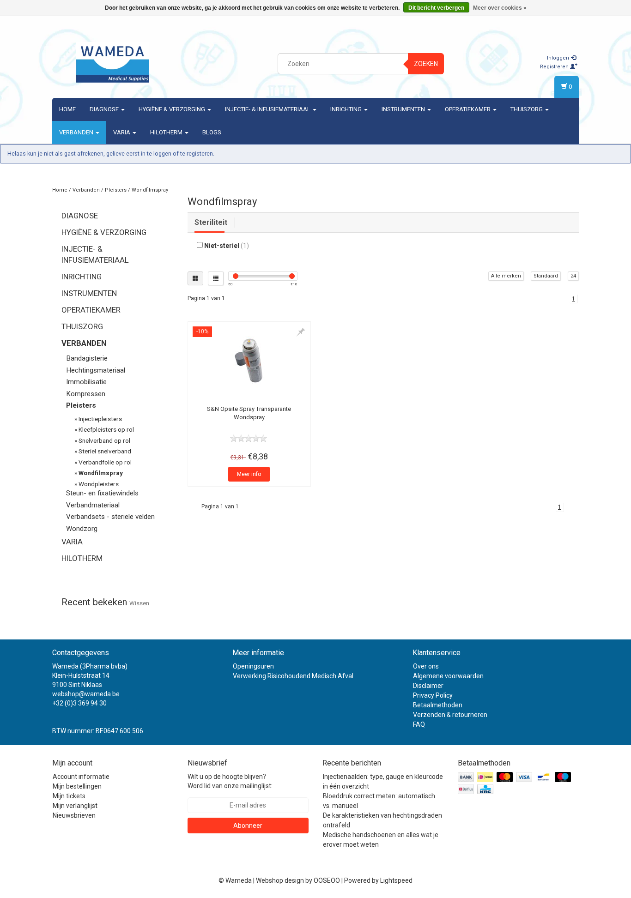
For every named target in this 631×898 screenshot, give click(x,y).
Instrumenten (404, 109)
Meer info (249, 474)
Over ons (426, 666)
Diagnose (105, 109)
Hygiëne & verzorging (172, 109)
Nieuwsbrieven (74, 815)
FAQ (419, 724)
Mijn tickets (69, 796)
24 (573, 276)
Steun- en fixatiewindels (102, 493)
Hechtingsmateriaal (95, 370)
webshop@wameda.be (86, 694)
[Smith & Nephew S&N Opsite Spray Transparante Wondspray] (249, 361)
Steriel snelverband (105, 451)
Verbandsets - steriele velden (110, 516)
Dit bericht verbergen (436, 8)
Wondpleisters (99, 484)
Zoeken (426, 63)
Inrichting (346, 109)
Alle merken (506, 276)
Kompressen (85, 394)
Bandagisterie (87, 358)
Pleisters (116, 190)
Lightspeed (396, 880)
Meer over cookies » (500, 8)
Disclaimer (428, 685)
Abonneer (247, 825)
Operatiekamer (468, 109)
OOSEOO (327, 880)
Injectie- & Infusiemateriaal (268, 109)
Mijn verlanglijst (75, 805)
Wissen (139, 603)
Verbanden (77, 132)
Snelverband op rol (104, 440)
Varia (122, 132)
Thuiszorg (527, 109)
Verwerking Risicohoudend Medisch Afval (293, 676)
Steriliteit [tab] (210, 222)
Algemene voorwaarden (448, 676)
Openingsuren (253, 666)
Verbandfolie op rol (105, 462)
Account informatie (81, 776)
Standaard (546, 276)
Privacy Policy (433, 695)
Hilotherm (167, 132)
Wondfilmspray (150, 190)
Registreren (555, 67)
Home (67, 109)
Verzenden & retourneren (450, 714)
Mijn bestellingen (77, 786)
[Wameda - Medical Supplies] (113, 62)
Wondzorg (81, 528)
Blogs (211, 132)
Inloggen (558, 58)
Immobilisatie (86, 382)
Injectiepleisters (100, 418)
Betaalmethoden (437, 705)
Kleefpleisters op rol (106, 429)
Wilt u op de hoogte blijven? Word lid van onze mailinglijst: (230, 781)
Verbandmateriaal (93, 505)
